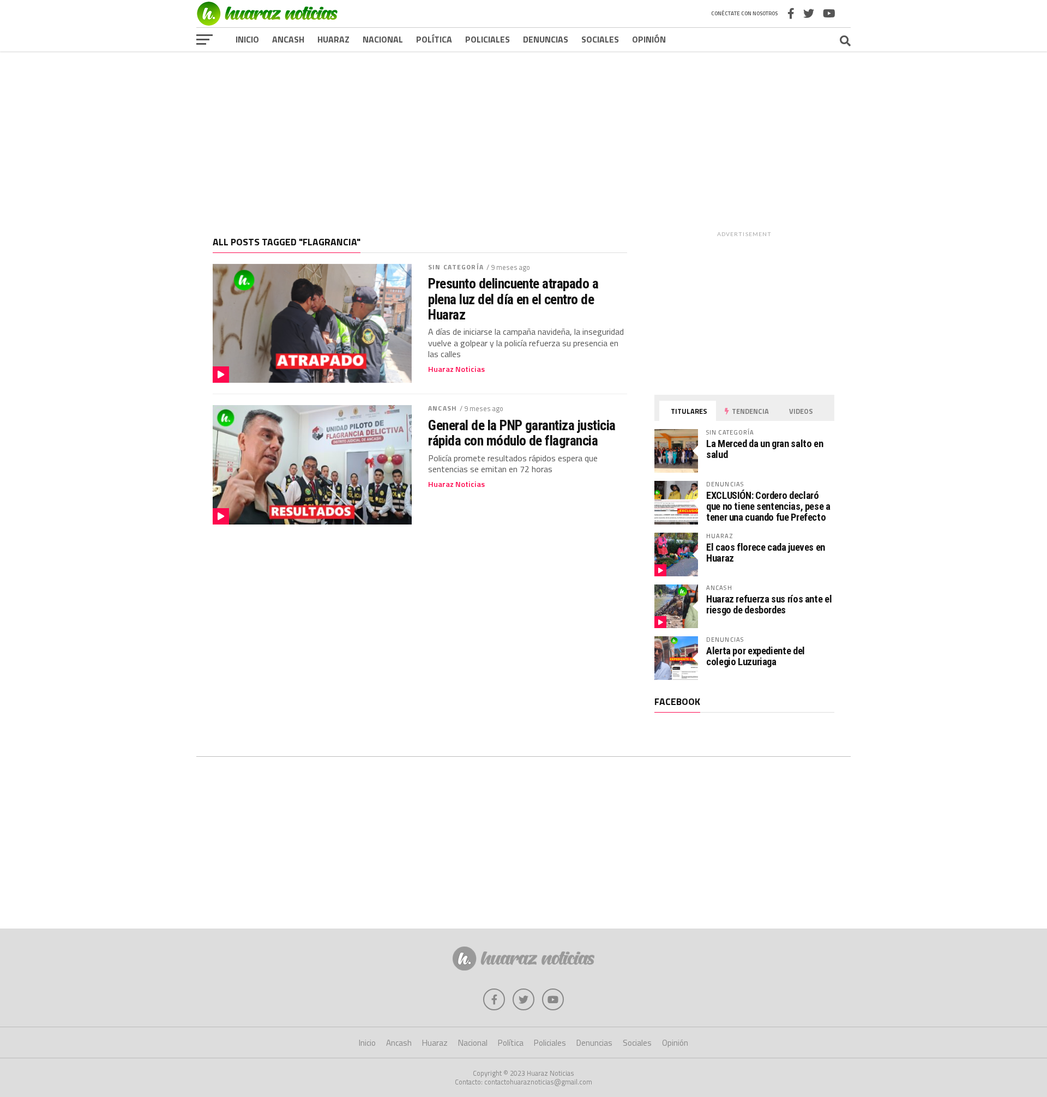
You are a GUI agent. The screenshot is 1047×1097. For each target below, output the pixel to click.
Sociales (600, 39)
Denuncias (545, 39)
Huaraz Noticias (456, 369)
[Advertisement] (523, 135)
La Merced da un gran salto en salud (764, 449)
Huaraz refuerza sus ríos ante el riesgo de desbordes (769, 604)
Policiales (487, 39)
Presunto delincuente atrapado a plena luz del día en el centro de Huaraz (513, 299)
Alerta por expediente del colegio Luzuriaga (755, 656)
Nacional (383, 39)
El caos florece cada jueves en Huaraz (765, 552)
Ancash (288, 39)
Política (434, 39)
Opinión (649, 39)
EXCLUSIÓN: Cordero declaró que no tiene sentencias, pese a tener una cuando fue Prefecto (768, 506)
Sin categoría (456, 267)
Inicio (247, 39)
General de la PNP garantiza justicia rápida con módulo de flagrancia (522, 433)
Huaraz (333, 39)
